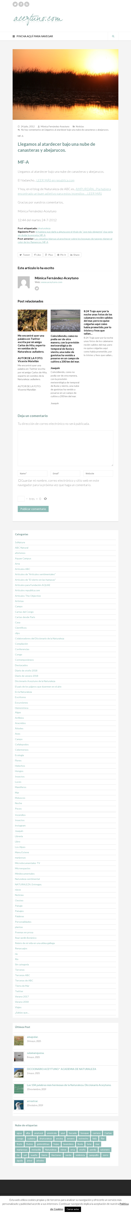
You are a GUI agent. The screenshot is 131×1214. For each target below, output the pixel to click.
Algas (18, 712)
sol (25, 1155)
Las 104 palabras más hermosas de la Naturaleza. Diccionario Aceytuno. (69, 1085)
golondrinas (43, 1143)
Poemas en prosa (24, 932)
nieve (18, 889)
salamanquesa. (35, 1052)
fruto (19, 1143)
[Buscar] (113, 36)
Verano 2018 (22, 1001)
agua (19, 1133)
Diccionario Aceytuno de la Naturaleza (35, 681)
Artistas (19, 601)
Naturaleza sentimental (27, 878)
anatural (38, 1133)
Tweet (26, 254)
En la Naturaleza (23, 691)
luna (89, 1143)
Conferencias (22, 649)
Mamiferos (20, 787)
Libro (17, 841)
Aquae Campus (23, 558)
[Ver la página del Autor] (24, 282)
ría (16, 953)
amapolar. (32, 1036)
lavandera (68, 1143)
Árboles (19, 728)
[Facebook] (21, 4)
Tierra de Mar (22, 985)
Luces (18, 781)
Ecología (19, 755)
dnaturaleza (44, 228)
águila (20, 1160)
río (18, 1155)
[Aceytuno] (38, 16)
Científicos (21, 627)
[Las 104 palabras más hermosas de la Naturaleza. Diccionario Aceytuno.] (18, 1088)
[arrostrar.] (18, 1104)
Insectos (20, 776)
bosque (85, 1133)
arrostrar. (32, 1101)
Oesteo (19, 900)
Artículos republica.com (27, 590)
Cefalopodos (22, 744)
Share (76, 254)
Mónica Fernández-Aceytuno (55, 126)
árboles (40, 1160)
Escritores (20, 697)
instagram (20, 825)
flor (103, 1138)
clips (17, 633)
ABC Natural (21, 547)
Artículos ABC (22, 568)
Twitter (19, 991)
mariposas (20, 857)
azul (63, 1133)
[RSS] (26, 4)
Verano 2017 (22, 996)
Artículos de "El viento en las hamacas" (35, 579)
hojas (56, 1143)
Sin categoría (22, 964)
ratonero (105, 1149)
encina (59, 1138)
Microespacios (22, 868)
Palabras (19, 916)
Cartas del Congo (24, 611)
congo (20, 1138)
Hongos (19, 771)
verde (68, 1155)
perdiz (93, 1149)
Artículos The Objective (28, 595)
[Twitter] (15, 4)
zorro (105, 1155)
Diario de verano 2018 (26, 675)
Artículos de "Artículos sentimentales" (35, 574)
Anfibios (19, 717)
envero (71, 1138)
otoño (82, 1149)
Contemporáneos (24, 659)
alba (28, 1133)
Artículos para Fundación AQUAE (32, 585)
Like (39, 254)
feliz (94, 1138)
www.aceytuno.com (51, 282)
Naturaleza (50, 1149)
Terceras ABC (22, 975)
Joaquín (19, 830)
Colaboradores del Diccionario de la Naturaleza (39, 638)
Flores (18, 760)
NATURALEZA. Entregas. (28, 884)
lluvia (80, 1143)
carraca (96, 1133)
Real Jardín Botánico (26, 937)
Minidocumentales (25, 873)
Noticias (80, 126)
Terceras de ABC (24, 980)
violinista (80, 1155)
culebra (31, 1138)
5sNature (20, 542)
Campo (19, 606)
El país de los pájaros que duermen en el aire (38, 686)
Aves (17, 733)
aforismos (20, 552)
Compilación (21, 643)
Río (16, 959)
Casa (17, 622)
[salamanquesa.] (18, 1056)
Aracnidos (20, 723)
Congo (18, 654)
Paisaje (19, 905)
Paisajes (19, 911)
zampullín (94, 1155)
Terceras (20, 969)
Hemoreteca (21, 707)
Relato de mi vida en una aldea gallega (35, 943)
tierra (44, 1155)
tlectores (56, 1155)
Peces (18, 808)
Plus (50, 254)
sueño (34, 1155)
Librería (19, 836)
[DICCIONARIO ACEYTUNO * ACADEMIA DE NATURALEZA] (18, 1072)
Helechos (20, 765)
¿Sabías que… (22, 1012)
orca (72, 1149)
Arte (17, 563)
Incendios (20, 814)
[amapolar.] (18, 1040)
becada (73, 1133)
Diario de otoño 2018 (26, 670)
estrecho (83, 1138)
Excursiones (21, 702)
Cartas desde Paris (25, 617)
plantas (19, 927)
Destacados (21, 665)
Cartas (108, 1133)
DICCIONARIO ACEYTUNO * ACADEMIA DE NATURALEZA (61, 1068)
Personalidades (23, 921)
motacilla (36, 1149)
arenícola (52, 1133)
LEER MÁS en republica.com (55, 180)
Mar (17, 792)
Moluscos (20, 797)
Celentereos (21, 749)
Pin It (63, 254)
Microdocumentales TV (27, 863)
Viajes (18, 1007)
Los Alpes (20, 847)
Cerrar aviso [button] (73, 1209)
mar (97, 1143)
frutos (29, 1143)
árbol (29, 1160)
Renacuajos (21, 948)
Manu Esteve (22, 852)
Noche (18, 803)
